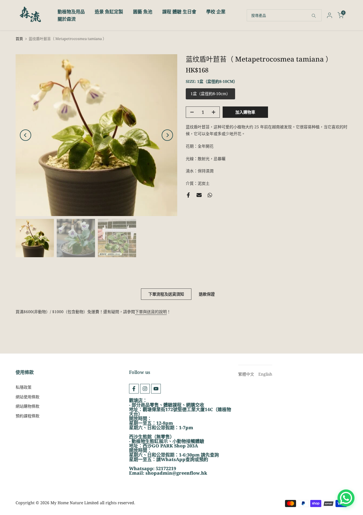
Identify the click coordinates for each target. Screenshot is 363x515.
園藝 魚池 (142, 12)
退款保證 (207, 294)
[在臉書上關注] (134, 388)
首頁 (19, 39)
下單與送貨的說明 (151, 311)
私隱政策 (23, 387)
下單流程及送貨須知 (166, 294)
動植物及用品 (71, 12)
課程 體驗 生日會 (179, 12)
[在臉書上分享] (188, 195)
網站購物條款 (27, 406)
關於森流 (67, 19)
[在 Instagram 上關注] (145, 388)
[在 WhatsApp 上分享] (209, 195)
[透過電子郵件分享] (199, 195)
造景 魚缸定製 (109, 12)
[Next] (167, 135)
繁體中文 (246, 374)
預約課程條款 (27, 415)
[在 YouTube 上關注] (156, 388)
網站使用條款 (27, 396)
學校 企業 (215, 12)
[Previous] (25, 135)
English (265, 374)
